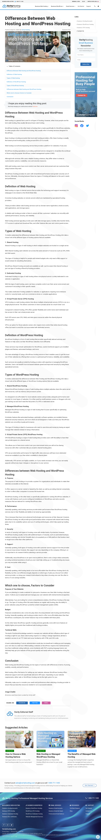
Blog (83, 1)
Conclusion (10, 97)
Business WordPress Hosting (85, 24)
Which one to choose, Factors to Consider (19, 93)
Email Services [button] (70, 6)
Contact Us (80, 31)
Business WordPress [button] (56, 6)
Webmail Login (76, 1)
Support (88, 6)
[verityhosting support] (97, 6)
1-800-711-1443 (19, 1)
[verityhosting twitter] (11, 825)
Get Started (81, 6)
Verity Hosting (26, 30)
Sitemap (21, 831)
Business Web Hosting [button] (41, 6)
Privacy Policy (5, 831)
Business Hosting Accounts (84, 21)
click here (35, 106)
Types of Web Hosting (13, 78)
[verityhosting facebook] (3, 825)
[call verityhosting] (94, 6)
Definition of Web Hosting (14, 74)
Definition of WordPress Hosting (16, 82)
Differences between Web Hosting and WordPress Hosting (24, 89)
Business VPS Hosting (83, 28)
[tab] (37, 66)
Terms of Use (14, 831)
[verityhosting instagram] (7, 825)
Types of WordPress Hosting (15, 86)
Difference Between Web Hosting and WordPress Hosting (24, 71)
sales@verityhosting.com (25, 783)
